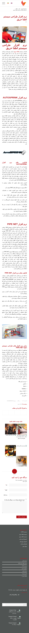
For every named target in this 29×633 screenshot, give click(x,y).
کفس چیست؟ (24, 573)
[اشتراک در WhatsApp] (18, 413)
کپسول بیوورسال (23, 541)
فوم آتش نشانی (24, 544)
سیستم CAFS (24, 532)
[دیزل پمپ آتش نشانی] (21, 450)
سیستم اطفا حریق (23, 534)
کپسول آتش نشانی (23, 539)
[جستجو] (15, 3)
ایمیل (6, 489)
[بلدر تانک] (10, 439)
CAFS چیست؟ (24, 576)
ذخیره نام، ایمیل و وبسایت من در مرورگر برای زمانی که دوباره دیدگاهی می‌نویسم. (14, 500)
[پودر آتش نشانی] (21, 429)
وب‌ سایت (5, 494)
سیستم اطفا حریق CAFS (22, 563)
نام (6, 485)
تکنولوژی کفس (24, 568)
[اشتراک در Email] (5, 413)
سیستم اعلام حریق (23, 536)
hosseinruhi (10, 400)
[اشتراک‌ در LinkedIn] (11, 413)
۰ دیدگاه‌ (18, 400)
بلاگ (26, 21)
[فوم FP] (10, 461)
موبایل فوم (25, 546)
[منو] (4, 3)
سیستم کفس (24, 560)
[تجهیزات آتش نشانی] (10, 429)
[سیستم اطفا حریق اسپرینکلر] (10, 450)
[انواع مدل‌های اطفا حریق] (21, 461)
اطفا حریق (20, 404)
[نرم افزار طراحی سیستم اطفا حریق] (14, 34)
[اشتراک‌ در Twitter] (24, 413)
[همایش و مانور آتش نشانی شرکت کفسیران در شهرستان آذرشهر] (21, 439)
